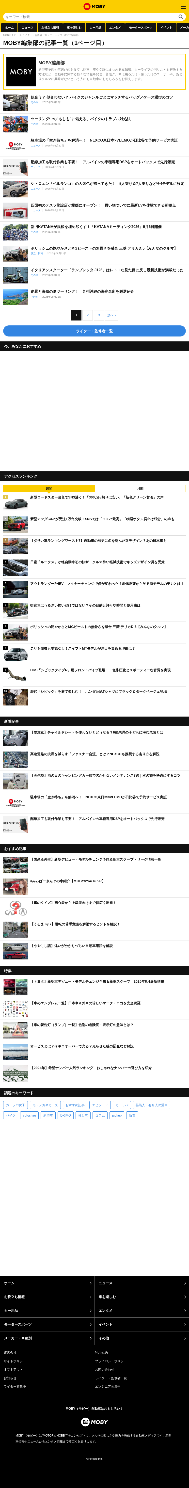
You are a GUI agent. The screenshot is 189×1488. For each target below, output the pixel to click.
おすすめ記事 (75, 1105)
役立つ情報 (37, 253)
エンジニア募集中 (108, 1386)
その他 (34, 102)
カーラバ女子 (15, 1105)
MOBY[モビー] (11, 35)
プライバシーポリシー (111, 1361)
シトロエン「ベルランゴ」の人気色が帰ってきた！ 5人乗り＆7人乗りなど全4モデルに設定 (107, 183)
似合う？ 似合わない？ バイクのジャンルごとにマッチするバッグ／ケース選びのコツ (102, 97)
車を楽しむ (74, 27)
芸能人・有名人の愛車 (152, 1105)
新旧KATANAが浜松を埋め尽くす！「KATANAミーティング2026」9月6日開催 (96, 226)
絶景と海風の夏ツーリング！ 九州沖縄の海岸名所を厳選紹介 (82, 291)
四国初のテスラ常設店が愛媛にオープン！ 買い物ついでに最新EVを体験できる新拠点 (103, 205)
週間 (49, 488)
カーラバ (121, 1105)
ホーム (9, 27)
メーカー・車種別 (18, 1338)
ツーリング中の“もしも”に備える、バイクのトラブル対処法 (81, 119)
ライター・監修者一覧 (34, 35)
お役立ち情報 (50, 27)
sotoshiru (29, 1115)
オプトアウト (13, 1369)
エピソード (100, 1105)
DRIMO (65, 1115)
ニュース (27, 27)
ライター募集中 (15, 1386)
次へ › (111, 315)
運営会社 (10, 1352)
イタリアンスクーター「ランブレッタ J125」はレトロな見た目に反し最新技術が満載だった (107, 270)
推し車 (83, 1115)
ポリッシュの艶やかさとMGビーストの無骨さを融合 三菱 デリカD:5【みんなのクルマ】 (104, 248)
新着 (132, 1115)
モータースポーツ (141, 27)
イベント (166, 27)
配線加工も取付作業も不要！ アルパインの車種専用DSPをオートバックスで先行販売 (103, 162)
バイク (11, 1115)
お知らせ (10, 1378)
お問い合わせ (104, 1369)
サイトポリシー (15, 1361)
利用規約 (101, 1352)
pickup (117, 1115)
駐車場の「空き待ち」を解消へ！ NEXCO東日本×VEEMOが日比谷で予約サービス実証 (104, 140)
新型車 (48, 1115)
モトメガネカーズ (45, 1105)
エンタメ (115, 27)
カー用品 (95, 27)
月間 (140, 488)
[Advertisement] (94, 409)
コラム (100, 1115)
